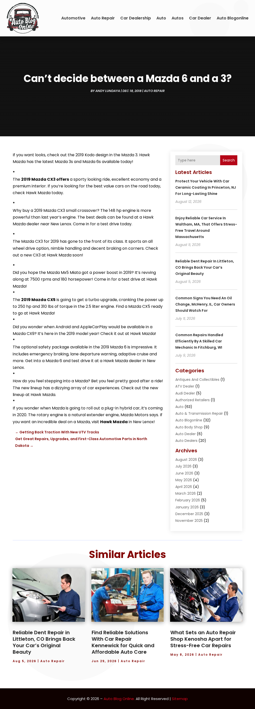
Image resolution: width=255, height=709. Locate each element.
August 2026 (186, 459)
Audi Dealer (185, 393)
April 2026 (183, 486)
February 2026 (187, 500)
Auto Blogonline (233, 18)
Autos (178, 18)
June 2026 (184, 473)
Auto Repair (103, 18)
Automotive (73, 18)
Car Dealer (200, 18)
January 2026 (187, 507)
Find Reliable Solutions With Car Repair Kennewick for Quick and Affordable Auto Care (123, 642)
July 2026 (183, 466)
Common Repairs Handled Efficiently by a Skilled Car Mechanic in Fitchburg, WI (199, 341)
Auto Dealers (186, 440)
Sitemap (180, 698)
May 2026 (183, 479)
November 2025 (189, 520)
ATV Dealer (184, 386)
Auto (161, 18)
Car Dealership (135, 18)
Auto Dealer (185, 433)
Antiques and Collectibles (197, 379)
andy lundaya (107, 90)
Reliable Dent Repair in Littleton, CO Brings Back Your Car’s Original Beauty (204, 267)
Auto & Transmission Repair (199, 413)
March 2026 (185, 493)
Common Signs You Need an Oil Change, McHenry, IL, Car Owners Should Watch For (205, 304)
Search (229, 160)
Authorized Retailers (192, 399)
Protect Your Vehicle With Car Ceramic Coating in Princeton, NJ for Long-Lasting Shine (205, 187)
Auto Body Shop (189, 427)
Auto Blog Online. (119, 698)
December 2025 (189, 513)
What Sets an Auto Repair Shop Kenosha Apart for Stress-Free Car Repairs (203, 639)
